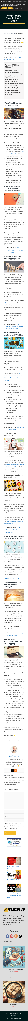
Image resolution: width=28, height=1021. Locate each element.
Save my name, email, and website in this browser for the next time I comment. (14, 826)
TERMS (6, 1013)
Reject (10, 8)
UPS (12, 775)
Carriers (7, 775)
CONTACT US (14, 1015)
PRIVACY (22, 1013)
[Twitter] (12, 770)
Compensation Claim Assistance (14, 969)
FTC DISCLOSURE (13, 1013)
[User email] (15, 770)
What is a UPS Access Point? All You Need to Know (14, 530)
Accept (4, 8)
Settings (16, 8)
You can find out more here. (12, 578)
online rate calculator (10, 303)
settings (16, 5)
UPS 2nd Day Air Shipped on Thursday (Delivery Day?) (14, 250)
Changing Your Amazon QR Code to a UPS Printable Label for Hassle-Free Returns (14, 782)
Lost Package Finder (14, 1004)
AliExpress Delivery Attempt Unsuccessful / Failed (14, 895)
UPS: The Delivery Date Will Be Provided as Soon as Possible (15, 326)
